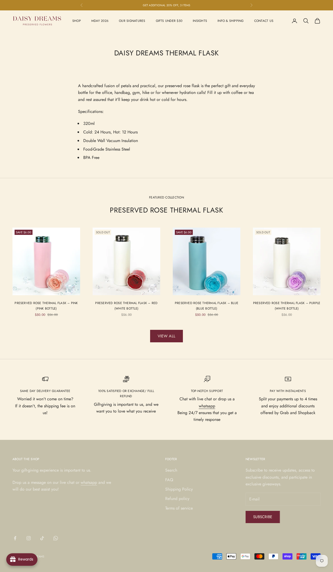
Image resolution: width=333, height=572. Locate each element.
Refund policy (177, 499)
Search (171, 470)
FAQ (169, 480)
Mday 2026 (99, 20)
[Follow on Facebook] (15, 538)
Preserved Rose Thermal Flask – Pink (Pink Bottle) (46, 306)
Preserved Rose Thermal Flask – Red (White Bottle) (126, 306)
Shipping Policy (179, 489)
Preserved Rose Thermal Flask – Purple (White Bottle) (287, 306)
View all (166, 336)
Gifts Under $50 (169, 20)
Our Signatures (132, 20)
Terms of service (179, 508)
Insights (200, 20)
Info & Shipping (230, 20)
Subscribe (262, 517)
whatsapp (207, 406)
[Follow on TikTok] (42, 538)
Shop (76, 20)
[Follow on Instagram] (28, 538)
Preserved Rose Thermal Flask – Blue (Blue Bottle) (206, 306)
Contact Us (263, 20)
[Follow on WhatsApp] (55, 538)
